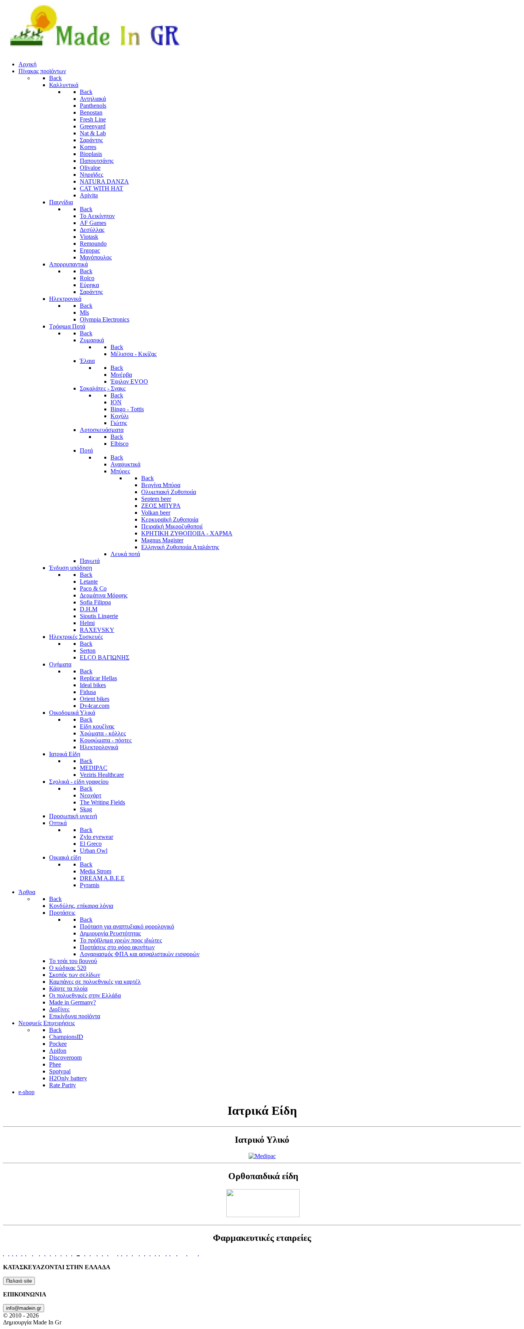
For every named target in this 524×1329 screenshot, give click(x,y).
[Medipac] (262, 1156)
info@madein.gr (23, 1308)
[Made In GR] (94, 51)
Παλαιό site (19, 1281)
